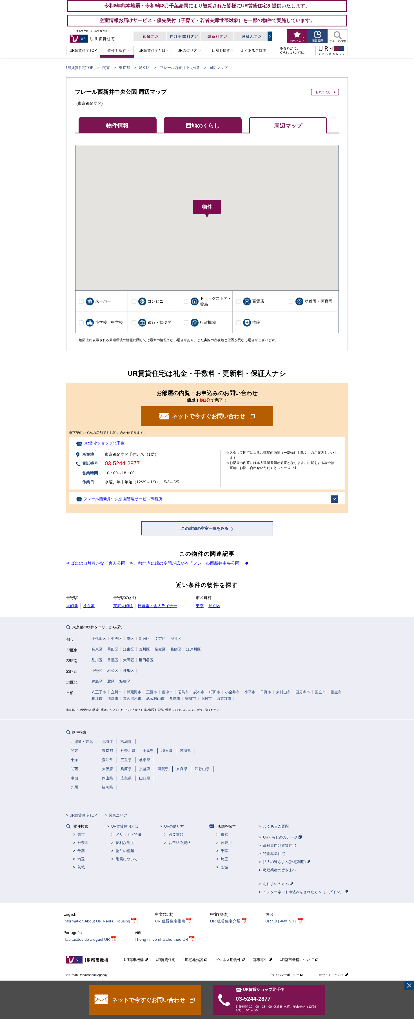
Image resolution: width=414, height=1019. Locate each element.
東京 (200, 606)
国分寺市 (302, 692)
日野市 (265, 692)
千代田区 (99, 638)
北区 (111, 681)
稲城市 (190, 698)
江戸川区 (193, 649)
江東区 (128, 649)
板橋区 (124, 681)
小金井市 (232, 692)
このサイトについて (330, 974)
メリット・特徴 (128, 834)
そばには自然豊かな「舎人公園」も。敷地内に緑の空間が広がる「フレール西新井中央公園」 (155, 563)
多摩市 (174, 698)
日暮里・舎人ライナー (157, 606)
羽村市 (206, 698)
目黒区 (112, 660)
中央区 (116, 638)
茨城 (81, 867)
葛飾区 (175, 649)
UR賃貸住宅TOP (80, 68)
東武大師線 (123, 606)
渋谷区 (175, 638)
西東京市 (224, 698)
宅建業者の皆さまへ (279, 870)
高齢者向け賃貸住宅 (279, 845)
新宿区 (144, 638)
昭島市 (183, 692)
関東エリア (118, 815)
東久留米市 (132, 698)
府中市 (167, 692)
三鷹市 (151, 692)
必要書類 (176, 834)
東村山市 (283, 692)
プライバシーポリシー (284, 974)
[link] (409, 985)
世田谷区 (146, 660)
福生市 (336, 692)
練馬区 (128, 670)
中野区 (97, 670)
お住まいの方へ (276, 884)
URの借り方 (174, 826)
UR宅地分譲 (193, 960)
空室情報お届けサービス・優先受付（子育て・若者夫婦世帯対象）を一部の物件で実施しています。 (207, 20)
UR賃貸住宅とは (124, 826)
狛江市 (97, 698)
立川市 (116, 692)
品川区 (97, 660)
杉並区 (112, 670)
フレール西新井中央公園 (180, 68)
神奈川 (82, 843)
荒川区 (144, 649)
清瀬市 (112, 698)
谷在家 (89, 606)
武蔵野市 (134, 692)
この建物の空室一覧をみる (205, 528)
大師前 (72, 606)
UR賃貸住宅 (165, 960)
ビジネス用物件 (228, 960)
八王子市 (99, 692)
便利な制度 (125, 843)
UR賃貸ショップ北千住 (103, 443)
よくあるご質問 (276, 826)
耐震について (127, 859)
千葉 (81, 851)
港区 (130, 638)
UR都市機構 (134, 960)
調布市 (198, 692)
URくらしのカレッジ (281, 837)
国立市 (320, 692)
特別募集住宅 (274, 854)
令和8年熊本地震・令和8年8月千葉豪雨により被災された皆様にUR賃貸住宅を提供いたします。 (207, 5)
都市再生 (261, 960)
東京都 (124, 68)
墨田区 (112, 649)
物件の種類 (125, 851)
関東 (106, 68)
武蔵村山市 (155, 698)
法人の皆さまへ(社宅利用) (285, 862)
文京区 (160, 638)
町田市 (214, 692)
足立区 (144, 68)
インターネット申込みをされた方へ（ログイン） (304, 892)
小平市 (249, 692)
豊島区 (97, 681)
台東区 (97, 649)
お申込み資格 (180, 843)
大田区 (128, 660)
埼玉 (81, 859)
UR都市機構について (297, 960)
